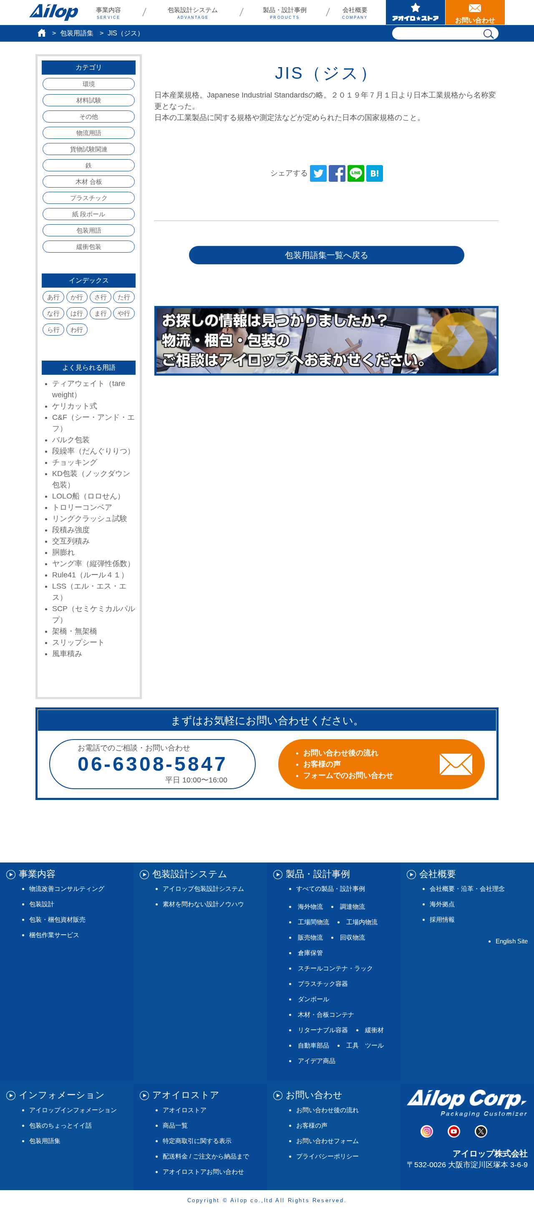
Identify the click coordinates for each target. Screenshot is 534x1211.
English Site (512, 941)
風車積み (67, 653)
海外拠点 (442, 904)
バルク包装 (71, 440)
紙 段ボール (88, 214)
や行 (124, 313)
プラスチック (89, 197)
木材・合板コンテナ (326, 1014)
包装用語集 (76, 33)
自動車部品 (313, 1045)
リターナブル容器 (323, 1029)
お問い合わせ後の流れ (327, 1109)
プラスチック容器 (323, 983)
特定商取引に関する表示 (197, 1140)
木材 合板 (89, 181)
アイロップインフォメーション (73, 1109)
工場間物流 (313, 921)
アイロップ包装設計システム (203, 888)
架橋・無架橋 (74, 631)
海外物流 (310, 906)
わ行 (77, 329)
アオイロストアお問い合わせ (203, 1171)
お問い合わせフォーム (327, 1140)
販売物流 (310, 937)
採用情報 (442, 919)
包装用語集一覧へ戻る (326, 255)
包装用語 (88, 230)
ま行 (100, 313)
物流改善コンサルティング (66, 888)
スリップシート (78, 642)
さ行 (100, 297)
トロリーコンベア (82, 507)
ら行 (53, 329)
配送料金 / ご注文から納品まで (206, 1156)
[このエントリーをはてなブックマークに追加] (374, 173)
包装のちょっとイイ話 (60, 1125)
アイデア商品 (316, 1060)
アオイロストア (185, 1109)
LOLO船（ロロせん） (88, 496)
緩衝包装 (88, 246)
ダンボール (313, 999)
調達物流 (352, 906)
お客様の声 (311, 1125)
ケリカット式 (74, 406)
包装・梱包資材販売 (57, 919)
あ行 (53, 297)
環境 (89, 84)
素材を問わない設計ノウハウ (203, 904)
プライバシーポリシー (327, 1156)
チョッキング (74, 462)
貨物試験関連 (89, 149)
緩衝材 (374, 1029)
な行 (53, 313)
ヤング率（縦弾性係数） (93, 563)
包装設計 (41, 904)
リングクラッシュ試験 (89, 518)
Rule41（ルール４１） (90, 575)
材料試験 (88, 100)
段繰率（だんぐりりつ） (93, 451)
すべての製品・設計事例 (330, 888)
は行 (77, 313)
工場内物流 (362, 921)
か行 (77, 297)
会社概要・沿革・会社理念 (467, 888)
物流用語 (88, 132)
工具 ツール (365, 1045)
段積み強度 (71, 530)
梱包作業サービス (54, 934)
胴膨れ (63, 552)
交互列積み (71, 541)
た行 (124, 297)
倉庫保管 (310, 952)
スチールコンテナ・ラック (335, 968)
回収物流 (352, 937)
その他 (88, 116)
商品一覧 (175, 1125)
